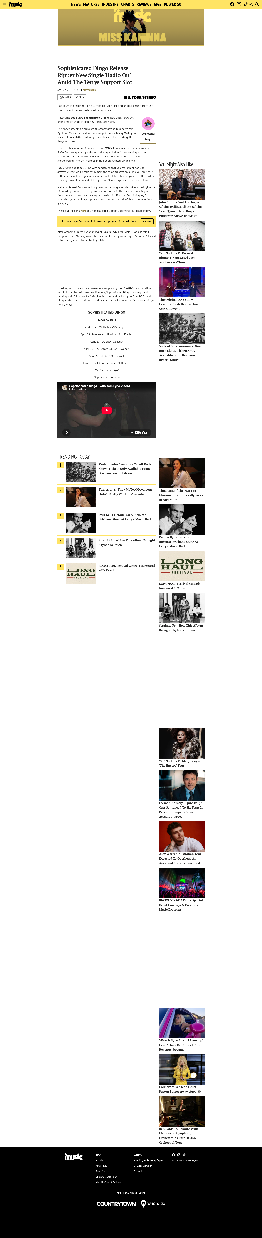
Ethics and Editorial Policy (106, 1176)
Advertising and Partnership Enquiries (149, 1160)
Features (91, 4)
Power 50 (172, 4)
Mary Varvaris (89, 90)
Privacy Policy (101, 1165)
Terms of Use (101, 1171)
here (83, 210)
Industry (110, 4)
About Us (99, 1160)
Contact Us (138, 1171)
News (76, 4)
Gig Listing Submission (143, 1165)
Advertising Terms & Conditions (108, 1182)
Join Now (147, 221)
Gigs (157, 4)
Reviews (144, 4)
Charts (127, 4)
